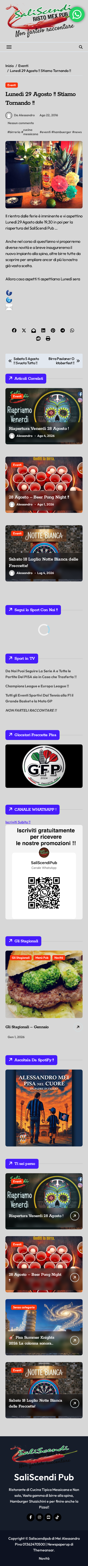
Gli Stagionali (21, 957)
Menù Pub (42, 957)
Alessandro (24, 436)
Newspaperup (58, 1544)
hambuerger (62, 132)
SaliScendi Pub (44, 1477)
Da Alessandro (24, 115)
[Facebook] (44, 292)
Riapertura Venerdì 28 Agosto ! (39, 428)
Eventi (11, 85)
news (78, 132)
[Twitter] (44, 300)
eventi (46, 132)
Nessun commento (21, 123)
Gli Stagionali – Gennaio (27, 1027)
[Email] (44, 307)
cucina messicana (30, 132)
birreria (14, 132)
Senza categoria (24, 1307)
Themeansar (43, 1550)
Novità (58, 957)
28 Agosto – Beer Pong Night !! (39, 497)
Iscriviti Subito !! (17, 822)
